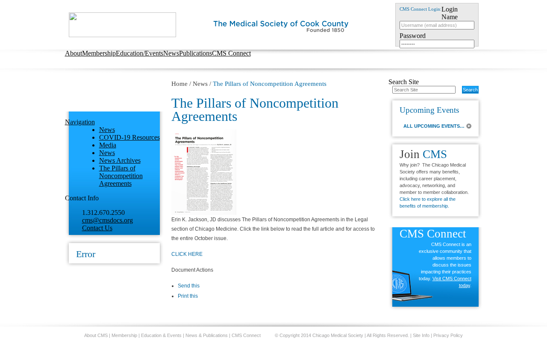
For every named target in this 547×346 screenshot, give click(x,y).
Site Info (421, 335)
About (73, 53)
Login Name (449, 13)
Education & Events (161, 335)
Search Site (403, 81)
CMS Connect (231, 53)
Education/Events (139, 53)
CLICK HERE (187, 254)
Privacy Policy (448, 335)
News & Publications (206, 335)
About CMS (96, 335)
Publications (195, 53)
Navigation (80, 122)
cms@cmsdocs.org (107, 220)
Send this (189, 286)
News (171, 53)
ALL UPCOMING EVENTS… (434, 126)
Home (179, 83)
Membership (99, 53)
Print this (188, 296)
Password (413, 35)
